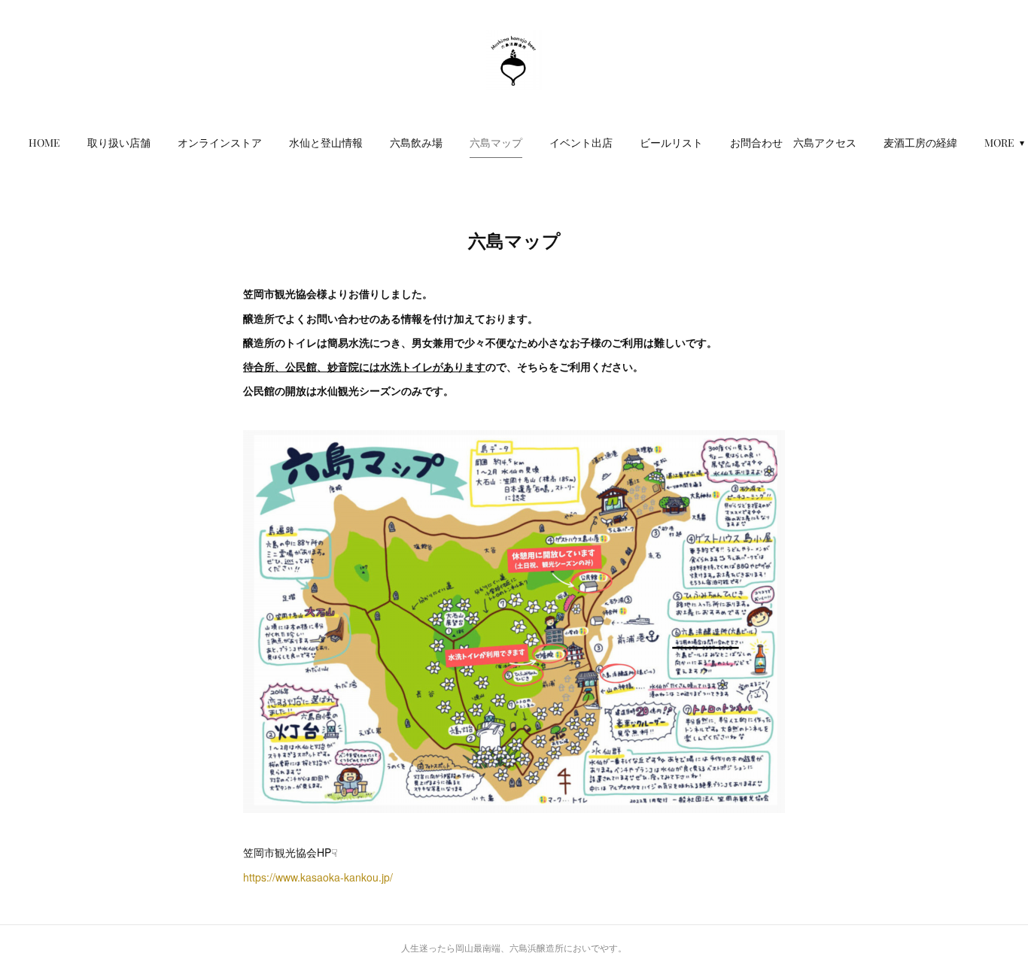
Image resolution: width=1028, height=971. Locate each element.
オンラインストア (220, 142)
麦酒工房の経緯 (920, 142)
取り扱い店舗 (119, 142)
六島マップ (496, 142)
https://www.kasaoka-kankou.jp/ (318, 877)
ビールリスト (671, 142)
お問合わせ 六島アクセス (793, 142)
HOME (44, 142)
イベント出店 (581, 142)
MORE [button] (999, 142)
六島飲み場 (416, 142)
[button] (44, 142)
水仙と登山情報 (326, 142)
